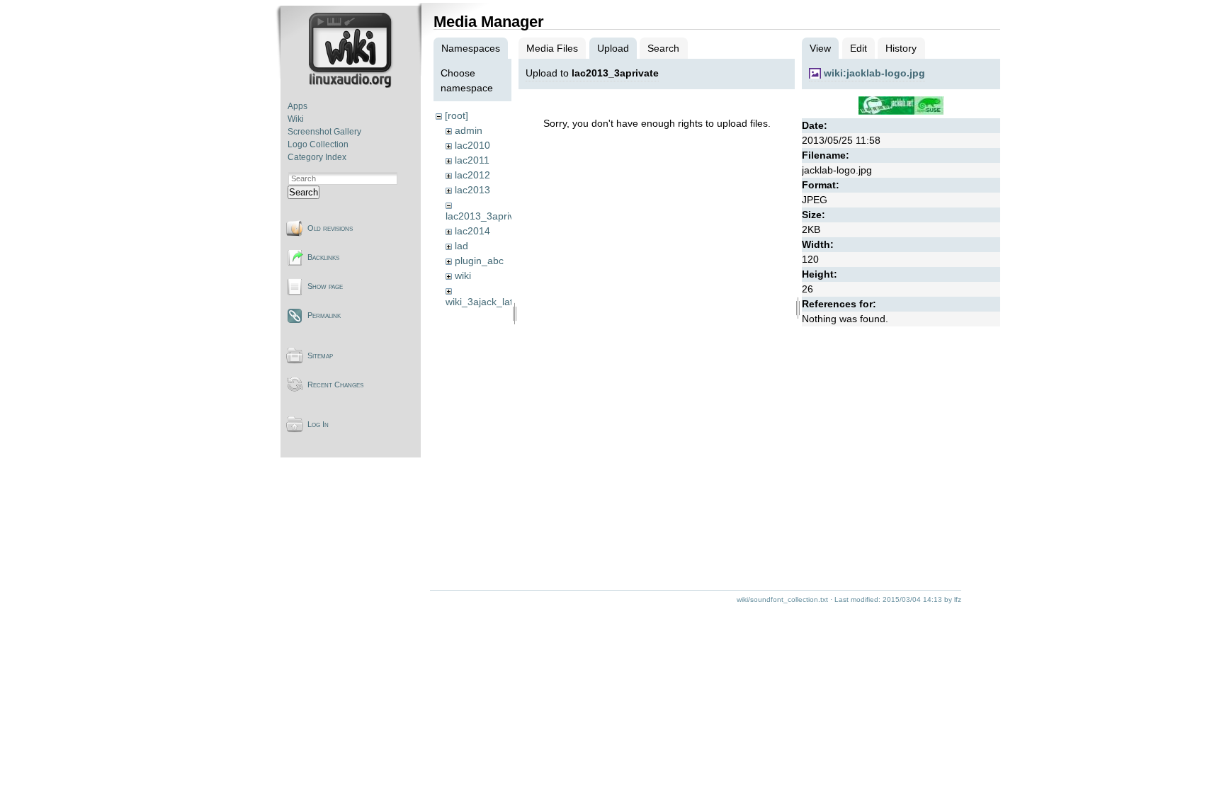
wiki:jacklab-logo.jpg (874, 73)
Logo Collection (318, 144)
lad (461, 245)
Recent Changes (335, 384)
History (901, 48)
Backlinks (323, 257)
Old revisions (330, 228)
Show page (325, 286)
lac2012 (472, 175)
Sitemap (320, 355)
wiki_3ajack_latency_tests (503, 301)
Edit (858, 48)
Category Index (317, 157)
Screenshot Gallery (324, 132)
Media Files (552, 48)
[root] (456, 115)
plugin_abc (479, 260)
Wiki (296, 119)
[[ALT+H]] (352, 85)
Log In (318, 424)
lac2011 (472, 160)
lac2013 (472, 189)
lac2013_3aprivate (487, 216)
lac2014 (472, 231)
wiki (463, 275)
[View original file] (901, 111)
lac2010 (472, 145)
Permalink (324, 315)
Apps (297, 106)
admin (468, 130)
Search (303, 192)
